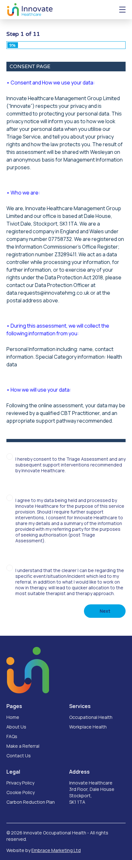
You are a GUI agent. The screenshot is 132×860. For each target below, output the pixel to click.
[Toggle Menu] (122, 9)
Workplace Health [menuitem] (88, 727)
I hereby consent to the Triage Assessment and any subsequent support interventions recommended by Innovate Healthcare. (70, 465)
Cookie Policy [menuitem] (20, 792)
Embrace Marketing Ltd (56, 850)
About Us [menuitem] (16, 727)
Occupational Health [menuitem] (90, 717)
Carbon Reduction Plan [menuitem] (30, 802)
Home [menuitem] (12, 717)
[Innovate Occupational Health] (29, 9)
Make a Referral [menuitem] (22, 746)
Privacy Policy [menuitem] (20, 783)
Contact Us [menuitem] (18, 755)
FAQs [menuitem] (11, 736)
